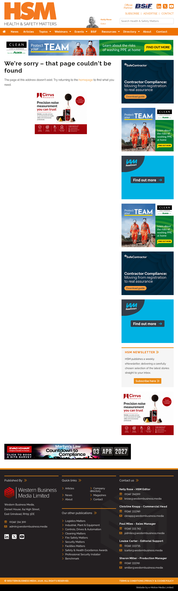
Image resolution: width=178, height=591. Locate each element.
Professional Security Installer (82, 554)
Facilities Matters (75, 546)
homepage (86, 80)
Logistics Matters (75, 521)
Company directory (97, 490)
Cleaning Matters (75, 533)
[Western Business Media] (30, 498)
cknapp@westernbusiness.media (144, 515)
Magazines (99, 495)
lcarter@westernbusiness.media (143, 550)
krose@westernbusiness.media (142, 498)
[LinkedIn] (159, 6)
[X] (165, 6)
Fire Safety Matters (76, 537)
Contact (167, 13)
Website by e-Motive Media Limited (154, 587)
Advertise (150, 13)
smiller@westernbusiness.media (143, 567)
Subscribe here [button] (146, 381)
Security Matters (75, 541)
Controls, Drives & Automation (83, 529)
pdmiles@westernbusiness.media (144, 533)
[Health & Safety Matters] (30, 27)
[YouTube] (171, 6)
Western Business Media (22, 581)
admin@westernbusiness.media (28, 526)
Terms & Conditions (131, 581)
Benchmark (72, 558)
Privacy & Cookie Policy (159, 581)
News (68, 495)
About (68, 499)
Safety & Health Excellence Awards (86, 550)
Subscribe (132, 13)
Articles (69, 488)
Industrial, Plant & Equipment (82, 525)
